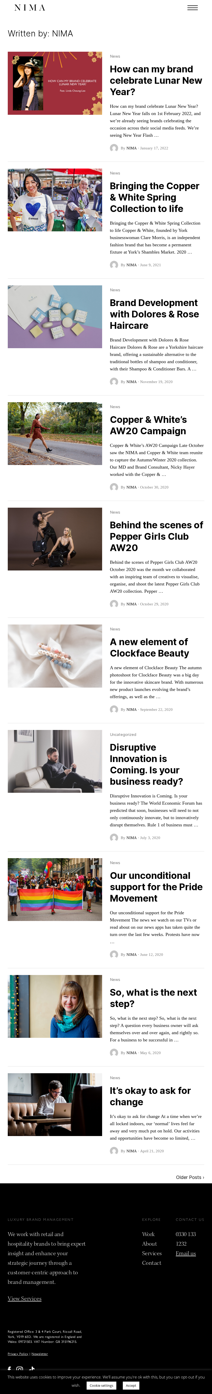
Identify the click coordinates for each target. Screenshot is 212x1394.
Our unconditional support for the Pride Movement (156, 887)
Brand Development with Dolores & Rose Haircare (154, 314)
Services (152, 1253)
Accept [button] (131, 1385)
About (149, 1243)
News (115, 56)
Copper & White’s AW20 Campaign (148, 425)
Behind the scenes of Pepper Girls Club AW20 (156, 536)
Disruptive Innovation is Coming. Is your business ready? (146, 764)
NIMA (131, 148)
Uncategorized (123, 734)
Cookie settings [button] (101, 1385)
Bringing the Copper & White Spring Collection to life (155, 197)
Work (148, 1234)
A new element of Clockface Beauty (149, 647)
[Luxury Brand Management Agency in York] (29, 7)
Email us (186, 1253)
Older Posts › (190, 1177)
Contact (152, 1263)
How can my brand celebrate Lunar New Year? (156, 80)
